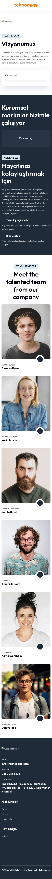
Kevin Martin (10, 440)
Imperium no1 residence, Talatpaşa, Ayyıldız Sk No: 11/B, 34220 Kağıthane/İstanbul (26, 787)
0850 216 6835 (11, 774)
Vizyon (4, 809)
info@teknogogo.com (15, 763)
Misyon (5, 814)
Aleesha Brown (11, 368)
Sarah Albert (9, 512)
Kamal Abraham (12, 656)
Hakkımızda (7, 819)
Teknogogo (44, 870)
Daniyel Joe (9, 728)
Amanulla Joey (11, 584)
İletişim (5, 836)
